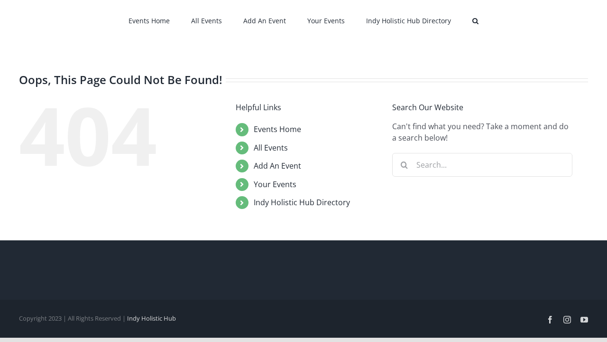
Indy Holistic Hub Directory (302, 202)
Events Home (277, 129)
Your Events (275, 184)
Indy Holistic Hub (151, 318)
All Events (271, 147)
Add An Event (277, 166)
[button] (446, 20)
